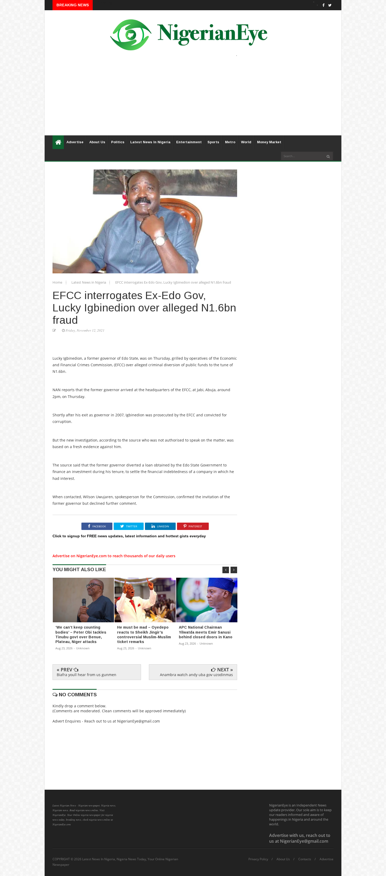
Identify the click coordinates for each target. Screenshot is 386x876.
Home (58, 282)
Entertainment (189, 142)
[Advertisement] (193, 98)
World (246, 142)
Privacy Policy (258, 859)
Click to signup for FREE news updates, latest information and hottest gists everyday (129, 536)
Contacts (304, 859)
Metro (230, 142)
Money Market (269, 142)
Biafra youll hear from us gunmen (86, 674)
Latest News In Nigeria (150, 142)
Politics (117, 142)
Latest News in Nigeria (89, 282)
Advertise (75, 142)
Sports (213, 142)
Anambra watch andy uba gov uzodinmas (196, 674)
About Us (97, 142)
